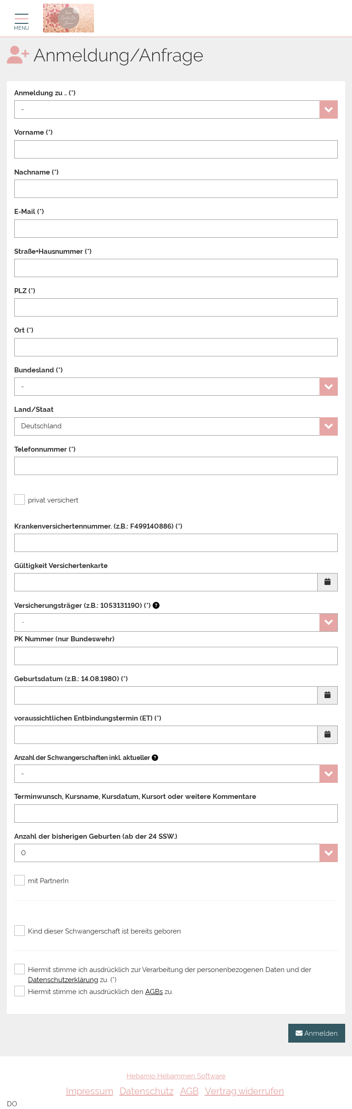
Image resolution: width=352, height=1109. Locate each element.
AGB (189, 1091)
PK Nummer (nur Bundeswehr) (64, 639)
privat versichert (53, 500)
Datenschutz (147, 1091)
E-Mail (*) (29, 212)
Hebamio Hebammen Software (176, 1076)
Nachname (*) (36, 172)
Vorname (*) (33, 132)
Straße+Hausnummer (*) (53, 251)
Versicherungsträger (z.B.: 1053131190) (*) (83, 605)
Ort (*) (23, 330)
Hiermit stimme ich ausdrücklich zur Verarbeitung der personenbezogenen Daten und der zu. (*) (169, 974)
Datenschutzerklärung (63, 980)
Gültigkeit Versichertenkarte (61, 566)
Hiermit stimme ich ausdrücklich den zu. (100, 992)
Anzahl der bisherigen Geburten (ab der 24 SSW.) (95, 836)
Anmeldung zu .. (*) (45, 93)
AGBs (154, 992)
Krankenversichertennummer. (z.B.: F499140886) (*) (98, 526)
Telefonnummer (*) (45, 449)
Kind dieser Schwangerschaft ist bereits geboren (104, 931)
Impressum (89, 1091)
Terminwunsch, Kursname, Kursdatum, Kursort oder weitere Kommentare (135, 796)
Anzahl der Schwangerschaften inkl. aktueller (82, 757)
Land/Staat (34, 409)
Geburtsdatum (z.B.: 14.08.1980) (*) (71, 679)
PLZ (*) (24, 291)
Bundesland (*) (38, 370)
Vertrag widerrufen (244, 1091)
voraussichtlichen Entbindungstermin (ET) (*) (87, 718)
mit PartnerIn (48, 881)
